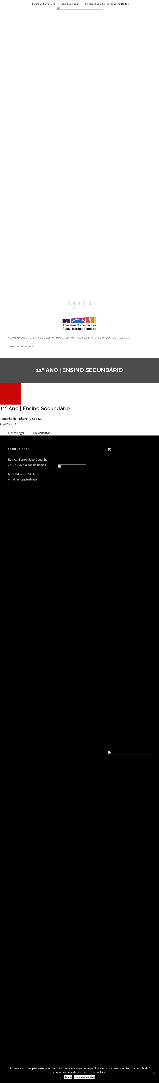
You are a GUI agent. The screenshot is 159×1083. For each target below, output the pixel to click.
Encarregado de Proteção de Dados (107, 3)
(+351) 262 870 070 (44, 3)
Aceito (68, 1077)
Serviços (104, 338)
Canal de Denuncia (21, 346)
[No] (154, 1073)
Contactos (121, 338)
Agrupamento (18, 338)
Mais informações (84, 1077)
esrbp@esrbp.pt (71, 3)
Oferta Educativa (42, 338)
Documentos (65, 338)
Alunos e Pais (86, 338)
